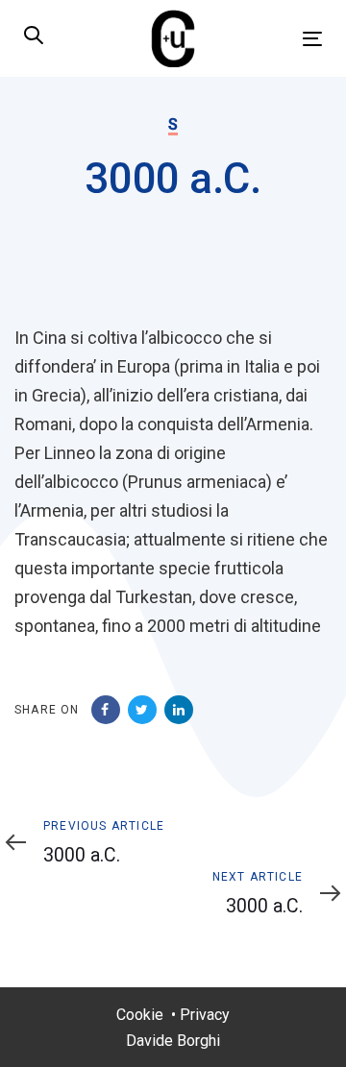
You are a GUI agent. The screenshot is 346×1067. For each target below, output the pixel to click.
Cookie (139, 1015)
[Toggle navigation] (272, 39)
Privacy (205, 1015)
